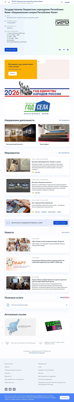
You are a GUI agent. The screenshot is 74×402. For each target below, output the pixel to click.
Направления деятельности (13, 370)
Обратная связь (9, 382)
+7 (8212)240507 (11, 22)
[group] (20, 327)
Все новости (65, 232)
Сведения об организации (46, 370)
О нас (40, 367)
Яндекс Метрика (31, 396)
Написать (12, 73)
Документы (8, 376)
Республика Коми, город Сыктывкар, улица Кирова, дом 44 (23, 17)
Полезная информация (45, 379)
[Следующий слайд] (71, 327)
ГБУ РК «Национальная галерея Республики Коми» (27, 1)
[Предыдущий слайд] (3, 134)
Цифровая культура (42, 396)
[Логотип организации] (9, 2)
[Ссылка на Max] (67, 49)
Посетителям (9, 364)
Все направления (64, 120)
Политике (31, 399)
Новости (7, 367)
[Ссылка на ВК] (59, 49)
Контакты (7, 373)
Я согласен (64, 397)
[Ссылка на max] (10, 389)
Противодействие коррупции (37, 352)
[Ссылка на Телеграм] (63, 49)
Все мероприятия (64, 153)
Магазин (40, 373)
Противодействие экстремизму (14, 379)
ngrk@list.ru (10, 28)
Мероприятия (42, 364)
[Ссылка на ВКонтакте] (6, 389)
